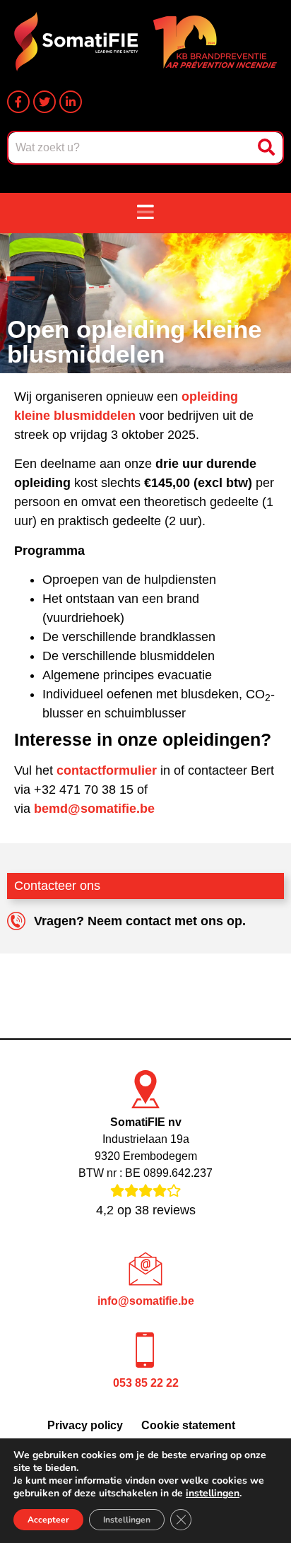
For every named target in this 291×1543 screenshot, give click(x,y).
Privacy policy (85, 1425)
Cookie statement (188, 1425)
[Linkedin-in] (70, 101)
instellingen (212, 1493)
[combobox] (130, 147)
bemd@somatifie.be (94, 809)
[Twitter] (44, 101)
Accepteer (48, 1519)
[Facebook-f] (18, 101)
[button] (145, 213)
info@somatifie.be (145, 1301)
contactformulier (107, 770)
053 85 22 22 (146, 1383)
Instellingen (126, 1519)
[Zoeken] (268, 147)
